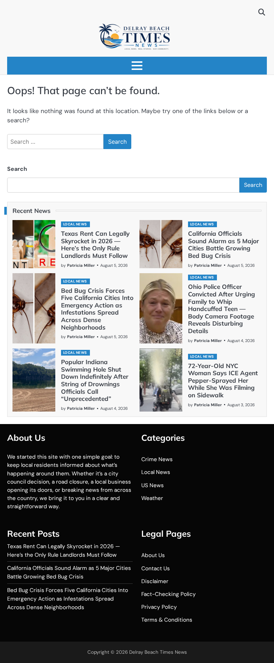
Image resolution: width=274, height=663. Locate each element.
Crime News (157, 459)
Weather (152, 498)
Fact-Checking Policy (168, 594)
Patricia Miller (81, 265)
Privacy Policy (159, 607)
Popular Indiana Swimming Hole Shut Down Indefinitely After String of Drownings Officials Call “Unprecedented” (94, 380)
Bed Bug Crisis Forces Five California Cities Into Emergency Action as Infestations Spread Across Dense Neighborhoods (97, 309)
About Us (153, 555)
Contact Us (155, 568)
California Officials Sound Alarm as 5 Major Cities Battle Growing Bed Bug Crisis (223, 244)
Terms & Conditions (166, 619)
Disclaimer (154, 581)
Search (17, 169)
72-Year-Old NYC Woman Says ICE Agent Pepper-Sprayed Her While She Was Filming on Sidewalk (223, 380)
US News (152, 485)
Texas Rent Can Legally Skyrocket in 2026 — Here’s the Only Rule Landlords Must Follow (95, 244)
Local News (75, 224)
